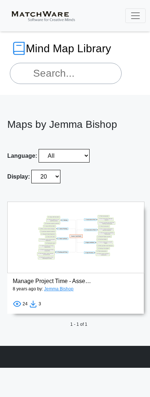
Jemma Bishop (59, 288)
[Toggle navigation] (135, 15)
